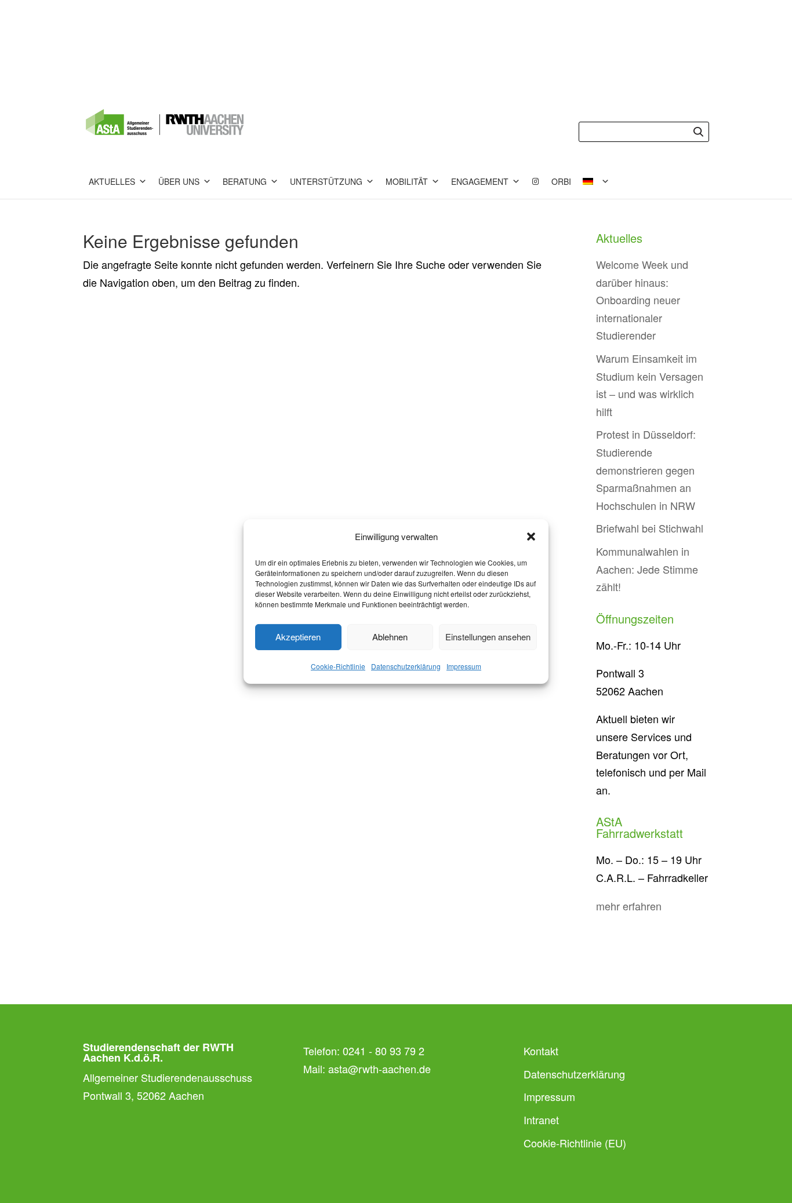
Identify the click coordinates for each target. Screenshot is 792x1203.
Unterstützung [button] (326, 181)
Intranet (541, 1119)
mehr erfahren (629, 905)
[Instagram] (536, 181)
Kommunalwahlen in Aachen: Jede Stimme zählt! (647, 569)
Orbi (561, 181)
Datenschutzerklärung (406, 666)
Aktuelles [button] (112, 181)
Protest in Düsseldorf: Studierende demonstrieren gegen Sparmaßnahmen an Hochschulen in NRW (646, 469)
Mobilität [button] (407, 181)
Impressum (463, 666)
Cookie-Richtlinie (338, 666)
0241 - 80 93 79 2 (383, 1050)
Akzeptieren (298, 636)
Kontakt (541, 1050)
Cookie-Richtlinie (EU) (575, 1142)
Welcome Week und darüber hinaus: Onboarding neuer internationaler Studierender (642, 299)
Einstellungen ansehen (488, 636)
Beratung (245, 181)
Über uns (178, 181)
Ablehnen (390, 636)
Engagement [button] (479, 181)
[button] (531, 536)
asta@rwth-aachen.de (379, 1068)
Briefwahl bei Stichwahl (649, 527)
